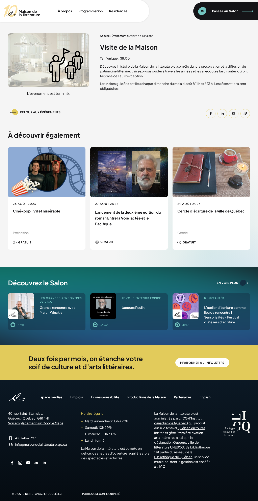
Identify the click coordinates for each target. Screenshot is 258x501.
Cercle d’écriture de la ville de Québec (211, 211)
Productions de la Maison (146, 397)
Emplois (76, 397)
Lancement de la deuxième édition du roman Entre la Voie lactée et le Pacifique (128, 218)
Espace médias (50, 397)
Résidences (118, 11)
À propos (65, 11)
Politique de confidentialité (101, 493)
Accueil (104, 35)
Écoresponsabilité (105, 397)
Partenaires (182, 397)
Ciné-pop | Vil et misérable (36, 211)
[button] (210, 113)
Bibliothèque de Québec (173, 457)
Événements (120, 35)
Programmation (90, 11)
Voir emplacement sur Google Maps (35, 423)
